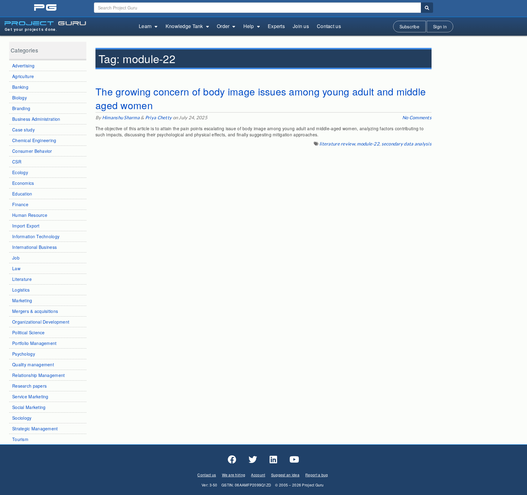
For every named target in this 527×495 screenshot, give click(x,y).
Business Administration (36, 119)
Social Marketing (28, 407)
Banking (20, 87)
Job (16, 258)
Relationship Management (38, 375)
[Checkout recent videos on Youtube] (294, 459)
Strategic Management (35, 428)
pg (46, 8)
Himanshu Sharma (121, 117)
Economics (23, 183)
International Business (34, 247)
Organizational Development (40, 322)
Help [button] (248, 26)
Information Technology (35, 236)
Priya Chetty (158, 117)
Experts (276, 26)
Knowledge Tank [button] (184, 26)
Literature (22, 279)
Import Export (26, 226)
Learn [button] (145, 26)
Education (22, 194)
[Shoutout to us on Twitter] (253, 459)
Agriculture (23, 76)
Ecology (20, 172)
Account (258, 474)
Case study (23, 130)
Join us (301, 26)
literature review (337, 143)
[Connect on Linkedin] (273, 459)
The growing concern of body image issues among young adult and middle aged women (260, 98)
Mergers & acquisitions (35, 311)
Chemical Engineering (34, 140)
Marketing (22, 300)
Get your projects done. (31, 29)
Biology (19, 98)
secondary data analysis (407, 143)
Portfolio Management (34, 343)
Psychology (23, 354)
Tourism (20, 439)
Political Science (28, 332)
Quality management (33, 364)
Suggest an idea (285, 474)
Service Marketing (30, 396)
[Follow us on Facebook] (232, 459)
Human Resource (29, 215)
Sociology (22, 418)
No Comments (417, 117)
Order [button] (223, 26)
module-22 (368, 143)
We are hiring (234, 474)
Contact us (329, 26)
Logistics (21, 290)
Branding (21, 108)
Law (16, 268)
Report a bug (316, 474)
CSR (16, 162)
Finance (20, 204)
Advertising (23, 66)
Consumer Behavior (32, 151)
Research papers (29, 386)
